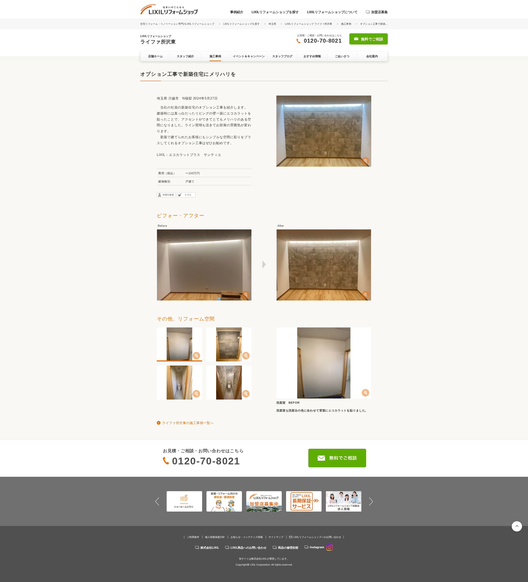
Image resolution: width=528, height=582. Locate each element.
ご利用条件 (193, 537)
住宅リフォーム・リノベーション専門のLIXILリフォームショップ (177, 23)
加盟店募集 (379, 12)
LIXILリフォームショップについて (332, 12)
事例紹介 (236, 12)
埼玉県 (272, 23)
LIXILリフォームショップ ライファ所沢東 (308, 23)
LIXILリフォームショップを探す (275, 12)
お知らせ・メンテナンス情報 (247, 537)
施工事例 (346, 23)
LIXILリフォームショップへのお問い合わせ (317, 537)
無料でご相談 (372, 39)
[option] (184, 501)
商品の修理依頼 (288, 547)
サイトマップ (276, 537)
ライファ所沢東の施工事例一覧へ (188, 423)
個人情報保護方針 (215, 537)
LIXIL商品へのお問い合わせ (248, 547)
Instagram (317, 547)
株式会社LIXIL (209, 547)
